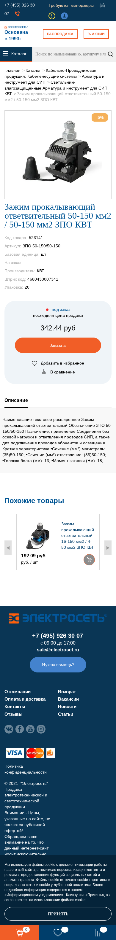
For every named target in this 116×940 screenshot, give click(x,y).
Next (108, 547)
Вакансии (68, 699)
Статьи (65, 714)
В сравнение (62, 372)
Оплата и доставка (25, 699)
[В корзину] (89, 559)
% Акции (96, 34)
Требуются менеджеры (71, 5)
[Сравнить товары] (96, 932)
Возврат (67, 691)
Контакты (14, 706)
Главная (12, 70)
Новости (67, 706)
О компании (17, 691)
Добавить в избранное (62, 363)
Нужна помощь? (58, 664)
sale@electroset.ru (58, 649)
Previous (8, 547)
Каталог (33, 70)
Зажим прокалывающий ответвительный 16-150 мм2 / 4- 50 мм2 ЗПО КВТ (77, 535)
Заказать (58, 345)
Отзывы (13, 714)
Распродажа (60, 34)
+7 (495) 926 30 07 (57, 635)
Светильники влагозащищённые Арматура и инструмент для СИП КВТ (55, 88)
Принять (58, 914)
